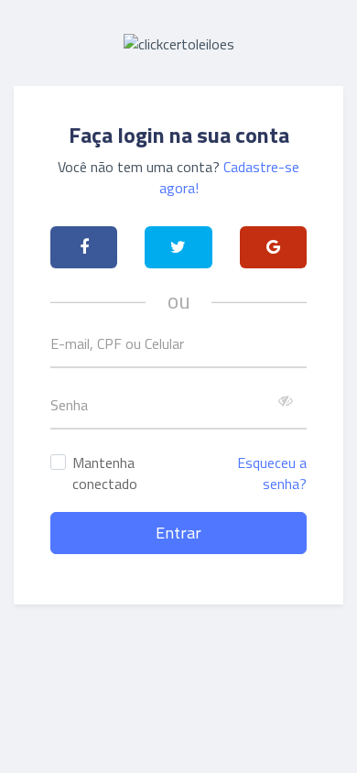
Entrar (178, 532)
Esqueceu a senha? (272, 473)
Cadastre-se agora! (229, 177)
